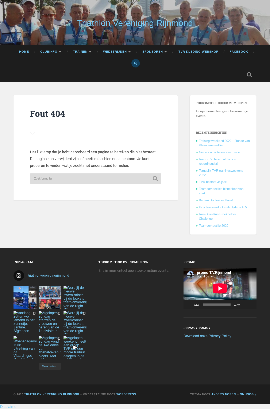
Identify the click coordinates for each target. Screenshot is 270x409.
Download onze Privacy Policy (207, 336)
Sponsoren (152, 51)
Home (24, 51)
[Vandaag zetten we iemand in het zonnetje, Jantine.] (25, 322)
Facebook (239, 51)
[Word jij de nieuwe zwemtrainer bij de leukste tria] (74, 297)
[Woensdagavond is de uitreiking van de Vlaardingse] (25, 347)
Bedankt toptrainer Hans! (216, 200)
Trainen (80, 51)
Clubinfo (48, 51)
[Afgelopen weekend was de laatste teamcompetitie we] (50, 297)
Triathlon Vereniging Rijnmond (135, 23)
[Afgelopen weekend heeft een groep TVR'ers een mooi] (74, 347)
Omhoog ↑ (248, 394)
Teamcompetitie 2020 (213, 225)
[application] (220, 288)
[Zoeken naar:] (95, 178)
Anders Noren (223, 394)
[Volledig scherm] (251, 304)
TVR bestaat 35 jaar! (213, 182)
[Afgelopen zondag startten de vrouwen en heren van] (50, 322)
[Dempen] (244, 304)
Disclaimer (9, 407)
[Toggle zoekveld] (249, 74)
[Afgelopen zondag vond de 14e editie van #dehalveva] (50, 347)
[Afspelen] (189, 304)
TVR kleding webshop (198, 51)
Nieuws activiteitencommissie (219, 152)
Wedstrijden (115, 51)
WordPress (126, 394)
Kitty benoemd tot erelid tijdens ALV (223, 207)
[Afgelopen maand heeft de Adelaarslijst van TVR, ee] (25, 297)
